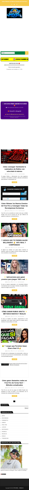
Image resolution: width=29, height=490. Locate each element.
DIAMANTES (5, 420)
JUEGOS (4, 187)
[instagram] (17, 4)
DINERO (4, 422)
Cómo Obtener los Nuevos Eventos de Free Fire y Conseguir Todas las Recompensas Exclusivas (14, 206)
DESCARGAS (5, 418)
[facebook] (12, 4)
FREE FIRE (4, 424)
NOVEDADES (5, 429)
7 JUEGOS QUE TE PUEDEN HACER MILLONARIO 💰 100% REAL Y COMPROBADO (14, 242)
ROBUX (4, 436)
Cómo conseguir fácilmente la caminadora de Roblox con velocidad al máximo (14, 169)
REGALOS (4, 433)
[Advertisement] (14, 35)
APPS (3, 415)
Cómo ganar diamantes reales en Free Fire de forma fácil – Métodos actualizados (14, 383)
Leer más (14, 182)
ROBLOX (4, 150)
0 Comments (22, 173)
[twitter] (14, 4)
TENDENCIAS (5, 224)
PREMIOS (4, 431)
